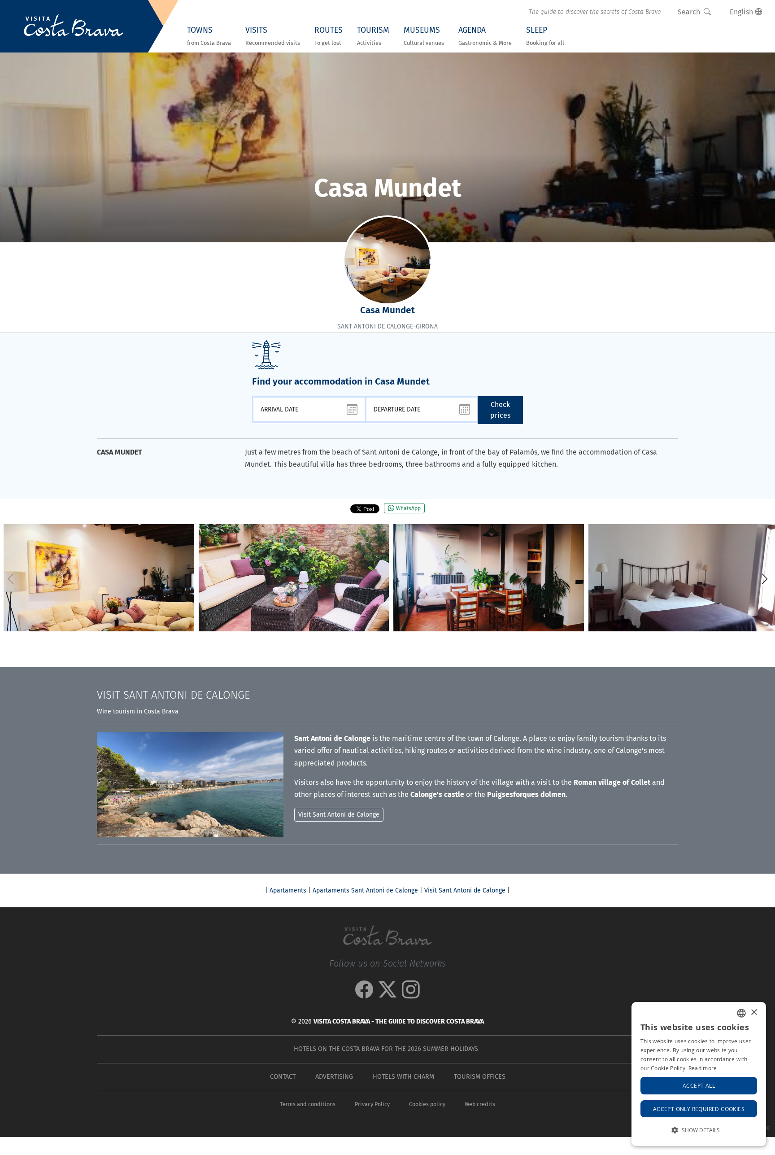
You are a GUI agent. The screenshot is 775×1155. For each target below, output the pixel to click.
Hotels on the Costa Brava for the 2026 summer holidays (386, 1049)
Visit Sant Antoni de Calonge (464, 890)
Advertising (334, 1077)
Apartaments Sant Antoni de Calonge (365, 890)
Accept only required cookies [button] (699, 1108)
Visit (173, 695)
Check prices (500, 410)
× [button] (753, 1012)
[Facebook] (364, 994)
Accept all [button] (699, 1085)
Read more (702, 1068)
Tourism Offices (479, 1077)
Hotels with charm (403, 1077)
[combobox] (741, 1013)
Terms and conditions (307, 1104)
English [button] (742, 12)
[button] (764, 579)
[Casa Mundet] (99, 577)
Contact (283, 1077)
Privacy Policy (372, 1104)
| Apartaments (285, 890)
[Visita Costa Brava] (73, 26)
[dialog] (698, 1074)
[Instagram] (411, 994)
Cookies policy (427, 1104)
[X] (387, 994)
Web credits (480, 1104)
